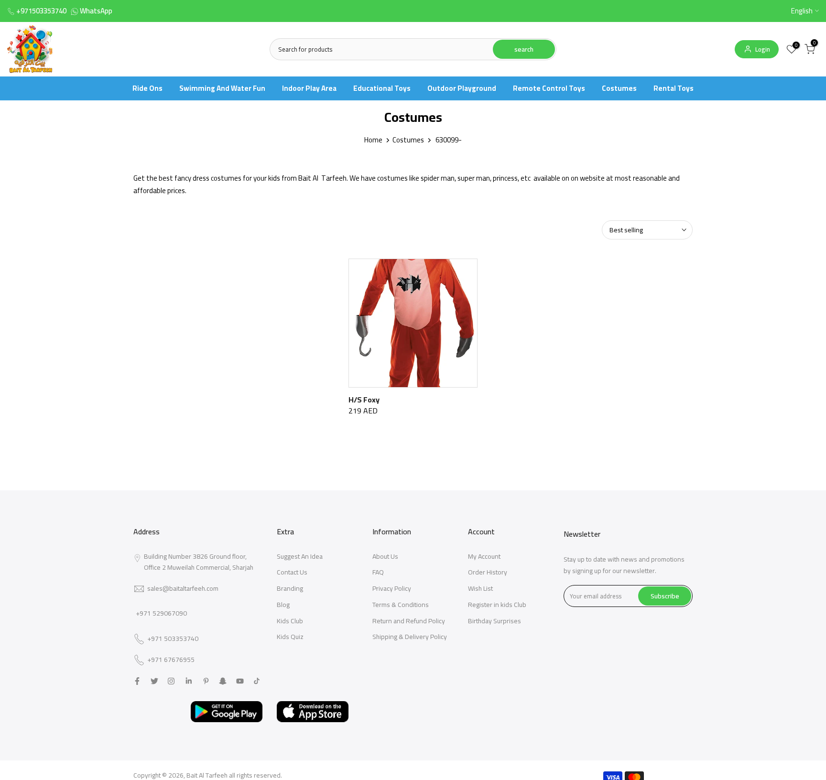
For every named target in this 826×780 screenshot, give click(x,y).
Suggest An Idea (300, 556)
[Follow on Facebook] (137, 681)
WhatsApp (96, 11)
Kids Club (290, 621)
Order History (487, 572)
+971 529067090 (161, 613)
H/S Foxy (364, 399)
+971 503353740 (172, 639)
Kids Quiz (290, 636)
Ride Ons (147, 88)
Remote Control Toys (549, 88)
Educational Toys (382, 88)
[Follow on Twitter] (154, 681)
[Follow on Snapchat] (223, 681)
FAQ (378, 572)
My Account (484, 556)
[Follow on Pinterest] (206, 681)
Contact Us (292, 572)
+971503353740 (41, 11)
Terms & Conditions (400, 604)
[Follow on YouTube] (240, 681)
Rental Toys (673, 88)
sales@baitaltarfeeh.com (182, 588)
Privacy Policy (391, 588)
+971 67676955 (171, 660)
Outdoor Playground (461, 88)
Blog (283, 604)
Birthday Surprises (494, 621)
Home (373, 140)
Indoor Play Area (309, 88)
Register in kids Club (497, 604)
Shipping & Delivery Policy (409, 636)
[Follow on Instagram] (171, 681)
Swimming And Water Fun (222, 88)
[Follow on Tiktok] (256, 681)
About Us (385, 556)
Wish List (480, 588)
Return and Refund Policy (408, 621)
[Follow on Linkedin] (188, 681)
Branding (290, 588)
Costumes (619, 88)
